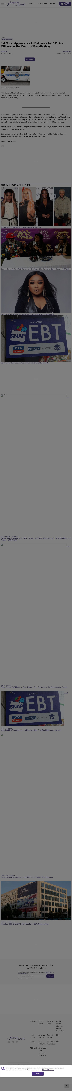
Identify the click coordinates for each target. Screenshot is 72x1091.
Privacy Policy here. (48, 1070)
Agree (37, 1073)
